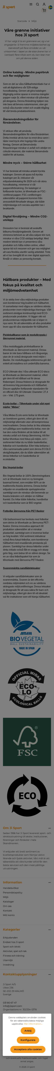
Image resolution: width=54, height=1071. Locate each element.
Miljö (5, 897)
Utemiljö (8, 960)
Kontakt (7, 910)
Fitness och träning (13, 955)
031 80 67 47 (10, 1002)
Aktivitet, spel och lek (15, 951)
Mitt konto (9, 915)
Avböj (28, 1030)
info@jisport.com (12, 1006)
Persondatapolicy (12, 892)
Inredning (8, 964)
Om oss (7, 906)
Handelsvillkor (11, 888)
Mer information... (33, 1023)
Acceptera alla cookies (28, 1049)
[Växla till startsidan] (9, 7)
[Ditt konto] (44, 4)
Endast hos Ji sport (13, 942)
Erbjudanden (10, 937)
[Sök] (37, 4)
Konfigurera (28, 1040)
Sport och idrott (11, 946)
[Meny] (31, 4)
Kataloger (8, 901)
